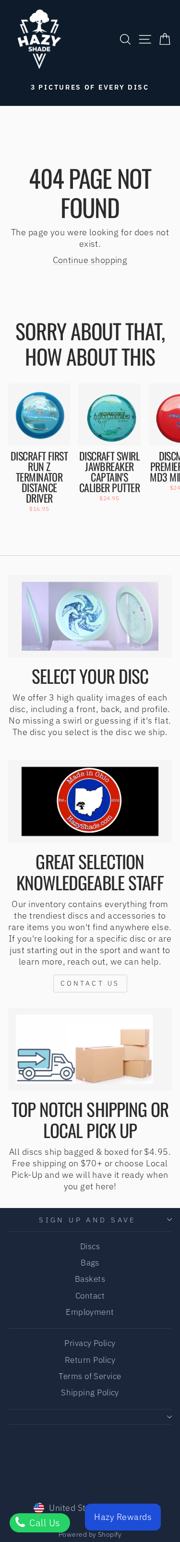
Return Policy (90, 1360)
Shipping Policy (90, 1392)
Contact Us (90, 983)
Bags (90, 1262)
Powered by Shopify (90, 1534)
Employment (90, 1312)
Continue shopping (90, 259)
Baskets (90, 1279)
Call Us (43, 1522)
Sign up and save (87, 1219)
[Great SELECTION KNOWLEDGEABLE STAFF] (90, 801)
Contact (90, 1295)
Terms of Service (90, 1376)
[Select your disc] (90, 616)
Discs (90, 1246)
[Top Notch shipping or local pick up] (90, 1049)
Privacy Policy (89, 1343)
